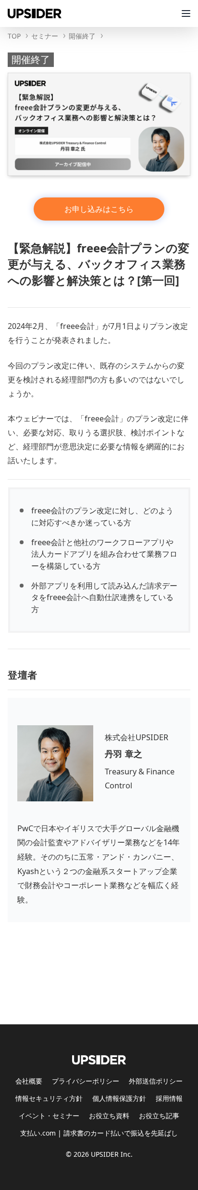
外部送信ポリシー (156, 1080)
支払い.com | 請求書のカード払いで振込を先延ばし (99, 1133)
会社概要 (28, 1080)
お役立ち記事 (159, 1115)
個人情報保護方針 (119, 1098)
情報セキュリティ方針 (49, 1098)
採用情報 (169, 1098)
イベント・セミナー (49, 1115)
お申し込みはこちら (99, 209)
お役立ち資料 (109, 1115)
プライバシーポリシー (85, 1080)
